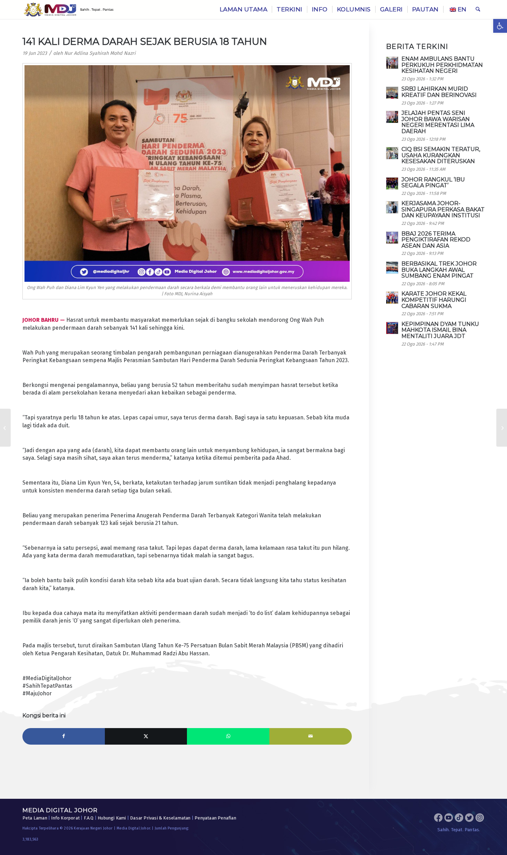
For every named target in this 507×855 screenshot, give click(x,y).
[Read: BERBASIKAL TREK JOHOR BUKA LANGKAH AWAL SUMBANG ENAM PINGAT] (392, 267)
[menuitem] (243, 9)
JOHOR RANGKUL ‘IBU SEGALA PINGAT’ (433, 182)
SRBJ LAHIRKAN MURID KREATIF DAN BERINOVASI (439, 92)
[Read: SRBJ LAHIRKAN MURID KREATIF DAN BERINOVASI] (392, 93)
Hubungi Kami (112, 818)
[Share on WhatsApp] (228, 736)
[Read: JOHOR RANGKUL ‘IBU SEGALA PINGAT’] (392, 183)
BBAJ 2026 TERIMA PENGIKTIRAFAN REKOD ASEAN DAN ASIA (435, 239)
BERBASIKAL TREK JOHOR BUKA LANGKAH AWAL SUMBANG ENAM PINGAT (439, 269)
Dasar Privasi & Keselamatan (160, 818)
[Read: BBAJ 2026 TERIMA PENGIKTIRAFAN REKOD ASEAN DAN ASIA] (392, 237)
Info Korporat (65, 818)
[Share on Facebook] (63, 736)
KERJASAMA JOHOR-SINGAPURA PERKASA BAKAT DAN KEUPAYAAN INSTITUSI (443, 209)
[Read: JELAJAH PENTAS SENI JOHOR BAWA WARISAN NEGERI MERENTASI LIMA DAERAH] (392, 117)
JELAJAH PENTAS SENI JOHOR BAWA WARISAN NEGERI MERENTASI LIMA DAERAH (437, 122)
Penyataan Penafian (215, 818)
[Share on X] (146, 736)
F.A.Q (89, 818)
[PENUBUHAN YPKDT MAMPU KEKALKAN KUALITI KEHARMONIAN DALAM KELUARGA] (5, 428)
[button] (500, 26)
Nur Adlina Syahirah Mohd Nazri (100, 53)
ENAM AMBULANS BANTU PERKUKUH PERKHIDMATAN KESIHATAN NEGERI (442, 65)
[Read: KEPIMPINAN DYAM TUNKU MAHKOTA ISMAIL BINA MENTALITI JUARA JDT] (392, 328)
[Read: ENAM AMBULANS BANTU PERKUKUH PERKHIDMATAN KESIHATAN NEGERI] (392, 63)
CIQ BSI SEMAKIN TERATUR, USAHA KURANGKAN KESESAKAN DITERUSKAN (440, 155)
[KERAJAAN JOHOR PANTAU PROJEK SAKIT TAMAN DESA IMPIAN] (501, 428)
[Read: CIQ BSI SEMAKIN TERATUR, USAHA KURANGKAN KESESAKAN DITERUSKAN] (392, 153)
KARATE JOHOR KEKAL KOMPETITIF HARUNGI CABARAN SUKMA (433, 299)
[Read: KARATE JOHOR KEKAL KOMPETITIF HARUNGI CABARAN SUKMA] (392, 297)
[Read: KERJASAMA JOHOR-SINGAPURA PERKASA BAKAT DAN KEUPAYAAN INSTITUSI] (392, 207)
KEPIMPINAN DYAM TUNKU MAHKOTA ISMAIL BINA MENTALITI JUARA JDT (440, 330)
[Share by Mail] (310, 736)
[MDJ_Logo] (68, 9)
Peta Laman (34, 818)
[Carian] (478, 9)
